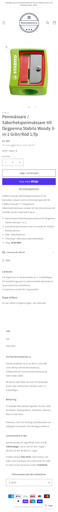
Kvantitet (6, 156)
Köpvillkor (11, 346)
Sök (8, 339)
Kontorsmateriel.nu (25, 507)
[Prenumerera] (48, 482)
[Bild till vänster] (22, 107)
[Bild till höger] (35, 107)
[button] (3, 22)
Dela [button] (8, 260)
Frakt (12, 145)
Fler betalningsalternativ (29, 189)
